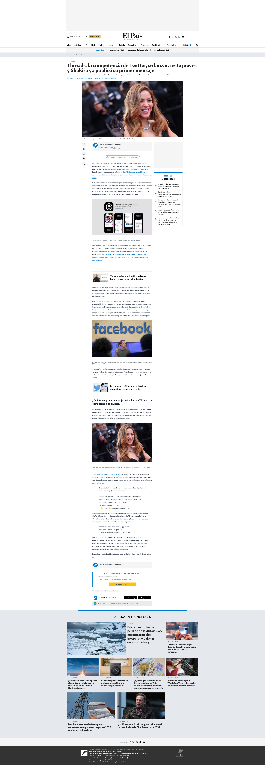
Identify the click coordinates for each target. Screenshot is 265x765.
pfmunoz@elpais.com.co (123, 762)
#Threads (114, 488)
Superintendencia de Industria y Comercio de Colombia (108, 758)
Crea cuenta (83, 37)
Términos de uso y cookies (137, 753)
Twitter (107, 590)
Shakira (115, 590)
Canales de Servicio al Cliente (112, 751)
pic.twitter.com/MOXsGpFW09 (110, 530)
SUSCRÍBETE (94, 37)
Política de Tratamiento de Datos (114, 579)
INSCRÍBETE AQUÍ (122, 584)
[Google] (130, 597)
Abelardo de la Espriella (138, 50)
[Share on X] (84, 148)
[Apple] (144, 597)
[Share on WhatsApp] (84, 153)
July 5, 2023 (126, 508)
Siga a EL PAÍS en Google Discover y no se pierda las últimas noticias (93, 78)
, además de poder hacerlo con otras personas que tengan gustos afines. (120, 257)
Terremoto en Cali (116, 50)
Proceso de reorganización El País (100, 760)
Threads (99, 590)
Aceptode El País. (115, 579)
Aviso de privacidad (120, 753)
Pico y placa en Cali (161, 50)
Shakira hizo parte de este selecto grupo (106, 474)
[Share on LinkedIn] (84, 158)
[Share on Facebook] (84, 144)
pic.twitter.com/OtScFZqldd (109, 505)
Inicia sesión (72, 37)
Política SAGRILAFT (96, 756)
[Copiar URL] (84, 164)
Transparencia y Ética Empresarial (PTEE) (118, 756)
